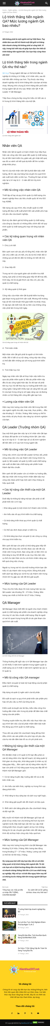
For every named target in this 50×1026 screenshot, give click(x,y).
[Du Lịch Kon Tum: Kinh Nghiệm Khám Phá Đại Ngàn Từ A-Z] (9, 925)
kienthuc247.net (26, 1023)
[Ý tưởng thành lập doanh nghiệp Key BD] (9, 913)
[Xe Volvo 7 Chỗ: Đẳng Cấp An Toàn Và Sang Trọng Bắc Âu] (9, 952)
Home (4, 10)
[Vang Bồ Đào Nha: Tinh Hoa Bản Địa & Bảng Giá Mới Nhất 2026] (9, 939)
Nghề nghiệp (12, 10)
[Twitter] (31, 1013)
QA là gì (5, 73)
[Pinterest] (25, 1013)
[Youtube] (38, 1013)
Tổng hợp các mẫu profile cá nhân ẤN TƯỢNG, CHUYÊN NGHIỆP (12, 892)
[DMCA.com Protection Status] (39, 1023)
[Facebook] (11, 1013)
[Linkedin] (18, 1013)
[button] (4, 3)
